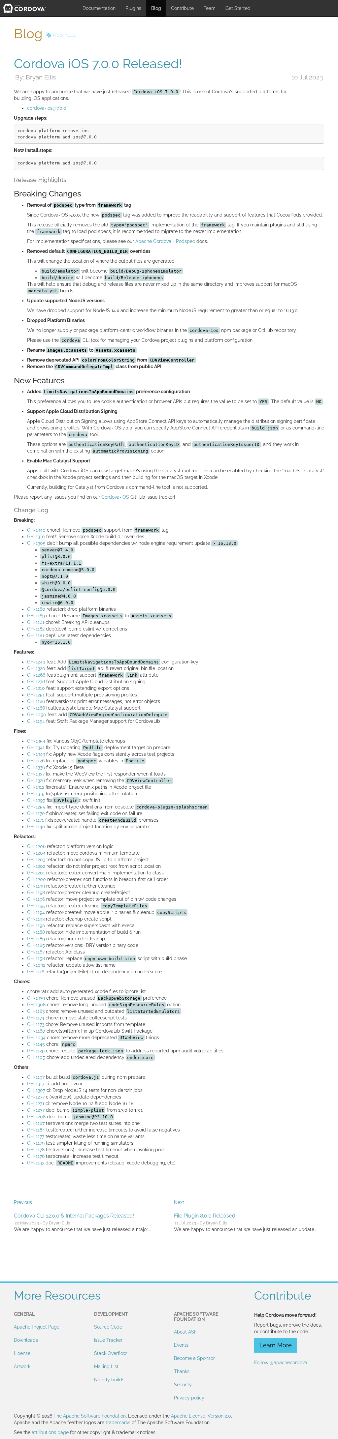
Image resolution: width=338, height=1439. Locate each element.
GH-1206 (36, 846)
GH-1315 (36, 793)
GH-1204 (36, 853)
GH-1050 (36, 714)
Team (210, 8)
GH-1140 (36, 826)
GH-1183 (36, 1011)
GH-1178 (36, 1149)
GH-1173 (35, 1024)
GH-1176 (36, 1156)
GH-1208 (36, 1116)
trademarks (118, 1422)
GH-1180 (36, 609)
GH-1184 (36, 1129)
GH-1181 (35, 635)
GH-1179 (36, 1143)
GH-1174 (35, 1017)
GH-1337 (36, 774)
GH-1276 (36, 681)
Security (183, 1384)
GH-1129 (36, 1050)
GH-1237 (36, 1110)
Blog (156, 8)
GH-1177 (35, 1136)
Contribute (182, 8)
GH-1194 (36, 912)
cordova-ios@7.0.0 (46, 108)
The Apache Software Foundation (89, 1416)
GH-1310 (36, 536)
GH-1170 (36, 813)
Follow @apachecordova (280, 1362)
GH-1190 (36, 925)
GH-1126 (36, 760)
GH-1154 (36, 721)
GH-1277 (36, 1097)
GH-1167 (36, 951)
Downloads (26, 1340)
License (22, 1353)
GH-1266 (36, 675)
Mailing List (106, 1366)
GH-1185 (36, 945)
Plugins (133, 8)
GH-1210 (36, 688)
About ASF (185, 1332)
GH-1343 (36, 754)
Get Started (238, 8)
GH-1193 (36, 919)
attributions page (50, 1432)
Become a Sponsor (194, 1358)
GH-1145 (36, 1044)
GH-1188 (36, 932)
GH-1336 (36, 767)
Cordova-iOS (115, 497)
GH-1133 (35, 1162)
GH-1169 (36, 615)
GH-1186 (36, 701)
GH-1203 (36, 859)
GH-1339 (36, 998)
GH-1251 (36, 694)
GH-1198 (36, 892)
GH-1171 (35, 820)
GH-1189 (36, 938)
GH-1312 (35, 787)
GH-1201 (36, 872)
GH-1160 (36, 1031)
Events (181, 1345)
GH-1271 (35, 1103)
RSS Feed (65, 35)
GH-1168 (36, 708)
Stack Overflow (110, 1353)
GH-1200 (36, 879)
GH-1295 (36, 800)
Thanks (181, 1371)
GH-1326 (36, 780)
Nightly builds (109, 1379)
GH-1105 (36, 1057)
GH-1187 (36, 1123)
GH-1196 (36, 899)
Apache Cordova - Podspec (165, 241)
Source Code (108, 1327)
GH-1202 (36, 866)
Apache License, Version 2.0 (201, 1416)
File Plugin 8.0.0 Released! (205, 1216)
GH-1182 (36, 628)
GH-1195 (36, 905)
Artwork (22, 1366)
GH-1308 (36, 1004)
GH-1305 (36, 543)
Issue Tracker (108, 1340)
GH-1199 (36, 886)
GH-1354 (36, 741)
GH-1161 (35, 622)
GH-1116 (35, 971)
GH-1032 (36, 965)
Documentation (99, 8)
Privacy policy (189, 1397)
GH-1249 (36, 661)
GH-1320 (36, 668)
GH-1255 (36, 806)
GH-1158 (36, 958)
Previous (23, 1202)
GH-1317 (35, 1083)
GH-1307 (36, 1090)
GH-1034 (36, 1037)
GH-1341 (36, 747)
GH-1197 (36, 1077)
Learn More (275, 1345)
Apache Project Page (36, 1327)
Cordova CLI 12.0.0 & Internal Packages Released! (74, 1216)
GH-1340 (36, 530)
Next (179, 1202)
